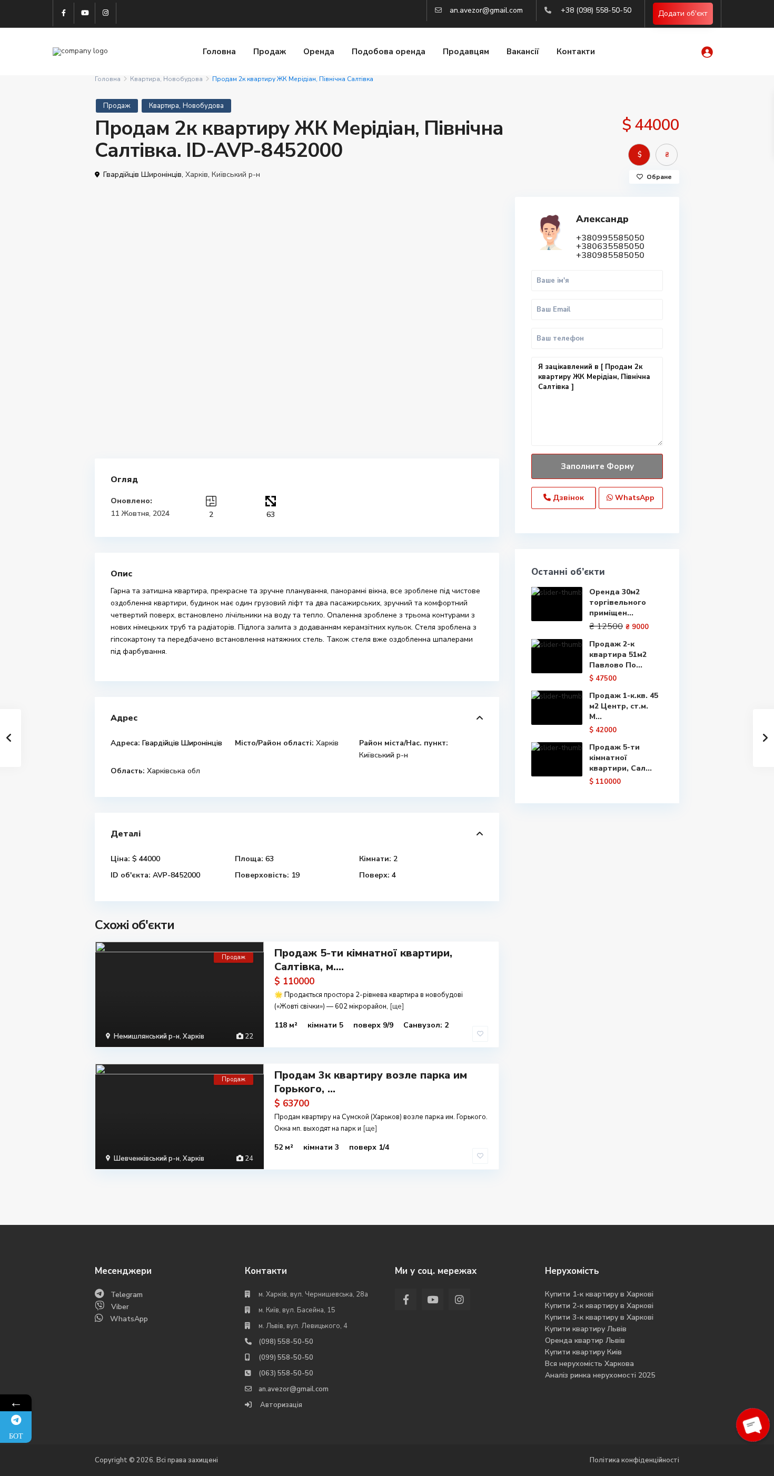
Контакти (576, 51)
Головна (219, 51)
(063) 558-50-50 (286, 1373)
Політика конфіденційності (634, 1460)
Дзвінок (567, 498)
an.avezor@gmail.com (486, 10)
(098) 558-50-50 (286, 1342)
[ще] (397, 1006)
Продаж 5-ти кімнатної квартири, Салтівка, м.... (363, 960)
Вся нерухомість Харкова (589, 1364)
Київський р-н (236, 174)
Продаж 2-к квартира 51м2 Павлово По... (618, 654)
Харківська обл (173, 771)
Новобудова (183, 79)
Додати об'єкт (683, 13)
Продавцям (466, 51)
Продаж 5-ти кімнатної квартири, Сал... (620, 757)
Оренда (318, 51)
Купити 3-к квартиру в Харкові (599, 1317)
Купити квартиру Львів (586, 1329)
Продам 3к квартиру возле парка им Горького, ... (370, 1082)
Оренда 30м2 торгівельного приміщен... (617, 602)
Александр (602, 219)
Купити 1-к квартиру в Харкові (599, 1294)
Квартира (145, 79)
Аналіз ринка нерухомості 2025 (600, 1375)
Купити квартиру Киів (583, 1352)
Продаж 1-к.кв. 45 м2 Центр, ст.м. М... (623, 706)
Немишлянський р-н (147, 1036)
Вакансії (523, 51)
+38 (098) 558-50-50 (596, 10)
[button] (489, 206)
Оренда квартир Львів (585, 1340)
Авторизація (280, 1405)
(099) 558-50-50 (286, 1357)
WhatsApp (633, 498)
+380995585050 (610, 238)
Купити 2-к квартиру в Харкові (599, 1306)
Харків (196, 174)
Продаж (269, 51)
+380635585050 (610, 246)
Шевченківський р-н (147, 1158)
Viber (120, 1307)
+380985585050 (610, 255)
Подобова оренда (388, 51)
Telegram (127, 1295)
